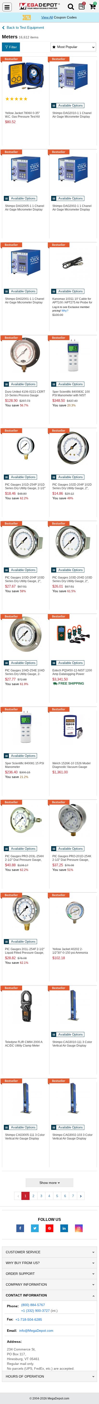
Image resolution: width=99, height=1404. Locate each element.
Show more (48, 1183)
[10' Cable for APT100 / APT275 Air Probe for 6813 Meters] (73, 262)
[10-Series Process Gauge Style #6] (25, 355)
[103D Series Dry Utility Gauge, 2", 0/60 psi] (73, 541)
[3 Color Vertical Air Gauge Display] (73, 1006)
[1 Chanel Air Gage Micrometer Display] (73, 77)
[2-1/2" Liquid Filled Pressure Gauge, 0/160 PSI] (25, 913)
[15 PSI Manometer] (25, 727)
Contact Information (26, 1295)
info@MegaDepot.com (36, 1330)
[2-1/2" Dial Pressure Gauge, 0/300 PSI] (25, 820)
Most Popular (67, 47)
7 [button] (73, 1196)
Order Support (20, 1274)
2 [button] (33, 1196)
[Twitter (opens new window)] (35, 1228)
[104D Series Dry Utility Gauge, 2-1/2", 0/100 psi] (25, 634)
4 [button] (49, 1196)
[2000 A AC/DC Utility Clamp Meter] (25, 1006)
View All (47, 17)
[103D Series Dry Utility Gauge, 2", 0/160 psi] (25, 541)
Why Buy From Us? (23, 1263)
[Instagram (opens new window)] (79, 1228)
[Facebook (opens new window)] (20, 1228)
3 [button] (41, 1196)
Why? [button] (65, 310)
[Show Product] (16, 99)
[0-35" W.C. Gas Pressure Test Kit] (25, 77)
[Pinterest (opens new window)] (49, 1228)
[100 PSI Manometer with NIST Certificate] (73, 355)
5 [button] (57, 1196)
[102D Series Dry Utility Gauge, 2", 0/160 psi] (73, 448)
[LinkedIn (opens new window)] (64, 1228)
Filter (13, 47)
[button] (81, 1196)
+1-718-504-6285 (28, 1319)
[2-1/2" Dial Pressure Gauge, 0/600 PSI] (73, 820)
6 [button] (65, 1196)
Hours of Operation (25, 1376)
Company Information (26, 1284)
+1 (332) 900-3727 (35, 1311)
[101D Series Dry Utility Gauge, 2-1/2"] (25, 448)
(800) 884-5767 (33, 1305)
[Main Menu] (7, 7)
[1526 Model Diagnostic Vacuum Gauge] (73, 727)
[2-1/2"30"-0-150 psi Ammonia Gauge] (73, 913)
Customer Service (23, 1252)
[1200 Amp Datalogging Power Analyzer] (73, 634)
